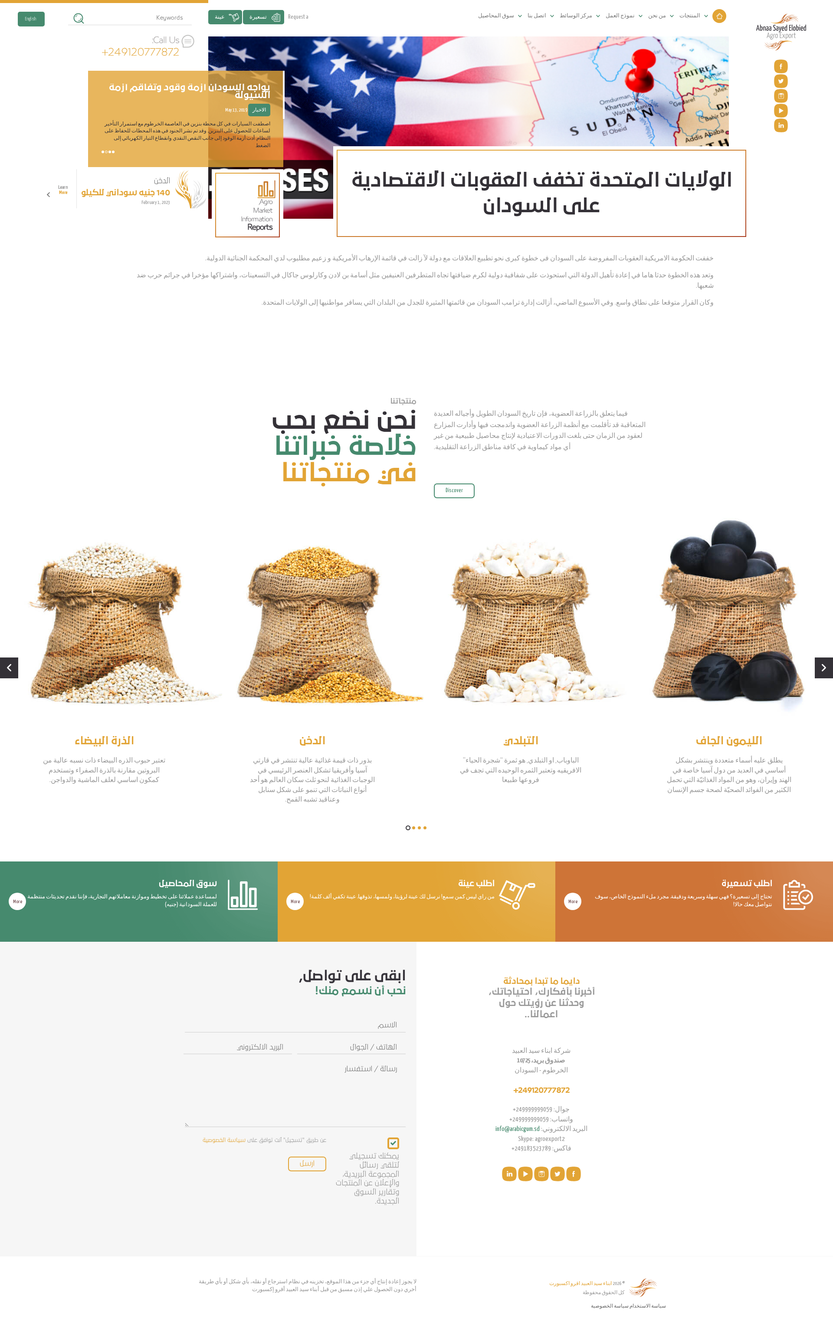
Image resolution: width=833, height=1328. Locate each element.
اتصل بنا (537, 16)
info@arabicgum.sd (517, 1129)
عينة (220, 17)
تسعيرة (258, 17)
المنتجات (689, 16)
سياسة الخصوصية (224, 1140)
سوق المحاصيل (496, 16)
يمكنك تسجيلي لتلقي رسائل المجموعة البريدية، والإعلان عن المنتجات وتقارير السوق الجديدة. (367, 1179)
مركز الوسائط (576, 16)
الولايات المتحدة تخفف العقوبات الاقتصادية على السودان (203, 98)
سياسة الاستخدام (648, 1306)
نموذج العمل (620, 16)
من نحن (657, 16)
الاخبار (259, 117)
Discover (454, 490)
